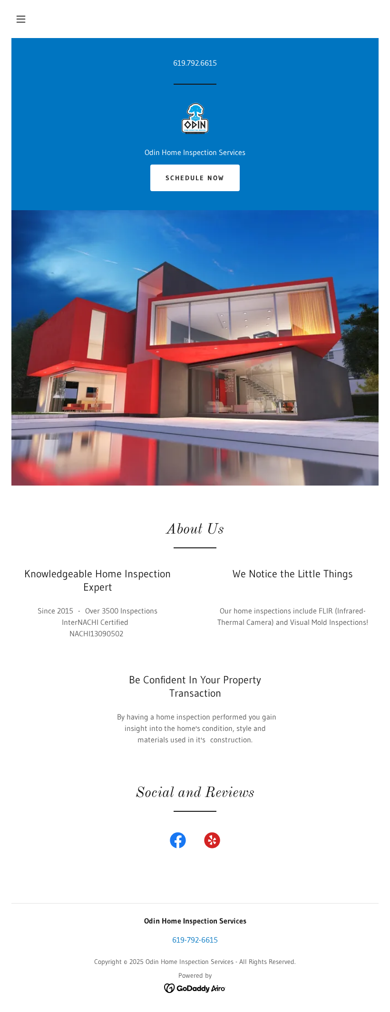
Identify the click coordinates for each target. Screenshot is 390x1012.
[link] (195, 119)
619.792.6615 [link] (195, 63)
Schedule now (195, 178)
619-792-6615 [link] (195, 939)
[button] (20, 19)
